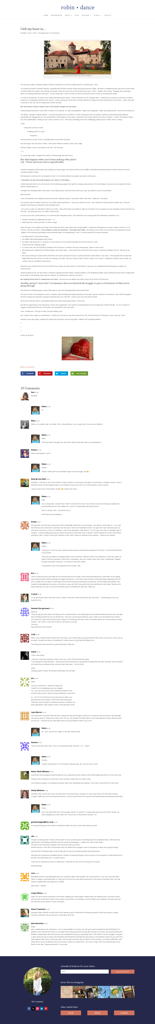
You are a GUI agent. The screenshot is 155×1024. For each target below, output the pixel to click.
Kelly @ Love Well (38, 479)
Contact (107, 15)
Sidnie (33, 652)
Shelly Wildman (37, 790)
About (67, 15)
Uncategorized (43, 33)
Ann (32, 392)
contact (124, 1012)
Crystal (34, 594)
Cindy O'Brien (36, 893)
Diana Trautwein (38, 909)
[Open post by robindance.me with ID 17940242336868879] (116, 992)
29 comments (55, 33)
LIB (32, 836)
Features (85, 15)
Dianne (34, 450)
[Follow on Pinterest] (46, 1008)
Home (46, 15)
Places (96, 15)
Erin (32, 573)
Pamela (34, 742)
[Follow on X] (33, 1008)
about (97, 1012)
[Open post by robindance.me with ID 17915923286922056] (91, 992)
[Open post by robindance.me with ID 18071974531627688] (67, 992)
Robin (24, 33)
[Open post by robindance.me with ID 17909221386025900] (79, 992)
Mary (33, 421)
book (70, 1012)
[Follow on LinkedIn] (41, 1008)
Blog (77, 15)
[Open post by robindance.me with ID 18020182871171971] (128, 992)
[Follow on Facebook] (29, 1008)
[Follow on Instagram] (37, 1008)
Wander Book (56, 15)
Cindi (33, 634)
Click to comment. (27, 367)
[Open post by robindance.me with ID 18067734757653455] (104, 992)
